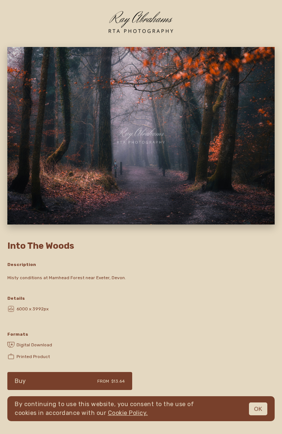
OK (258, 409)
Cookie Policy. (128, 412)
